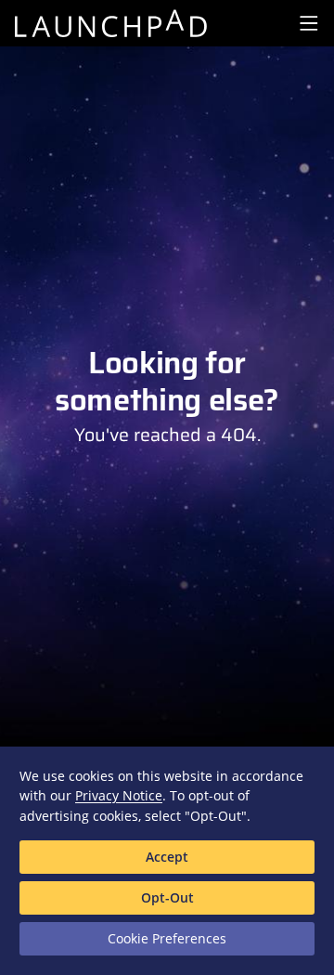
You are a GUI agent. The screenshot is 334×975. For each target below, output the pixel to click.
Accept (167, 856)
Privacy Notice (118, 795)
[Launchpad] (110, 23)
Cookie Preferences (167, 938)
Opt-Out (167, 897)
